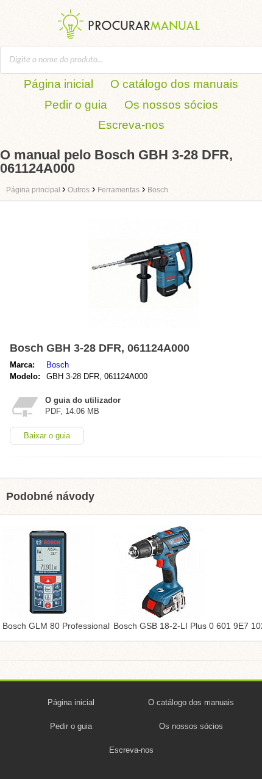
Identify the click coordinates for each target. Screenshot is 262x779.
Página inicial (58, 84)
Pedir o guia (75, 104)
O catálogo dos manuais (174, 84)
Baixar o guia (47, 435)
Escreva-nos (131, 124)
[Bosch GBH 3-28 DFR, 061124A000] (143, 331)
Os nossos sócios (171, 104)
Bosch (57, 364)
